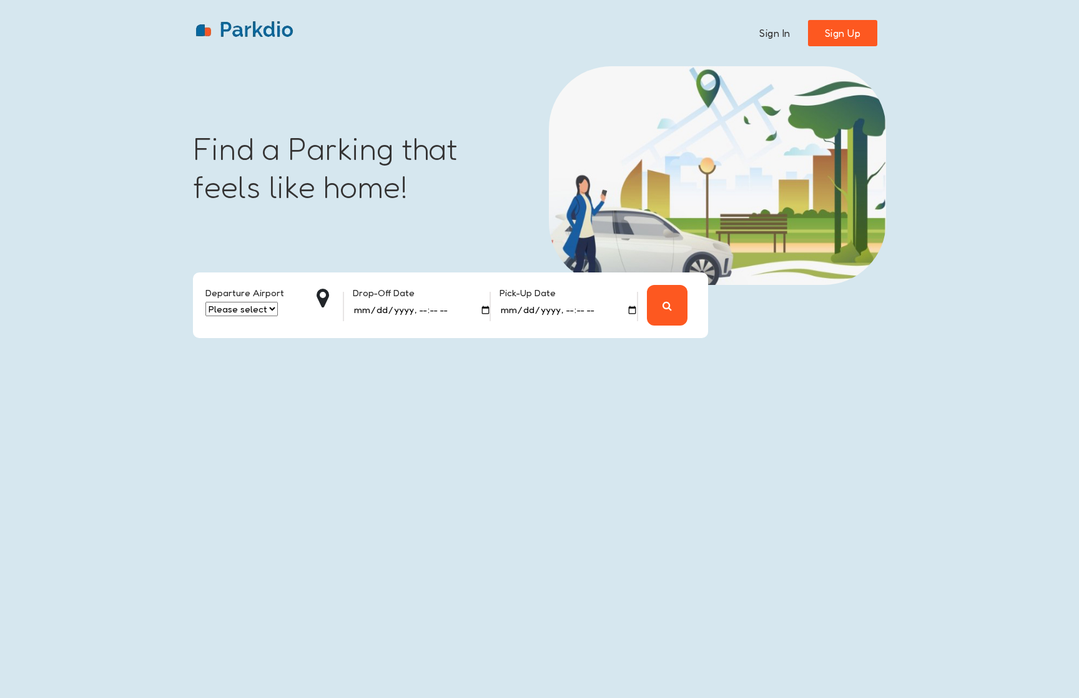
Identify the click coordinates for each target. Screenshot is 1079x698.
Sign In (775, 33)
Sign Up (843, 33)
